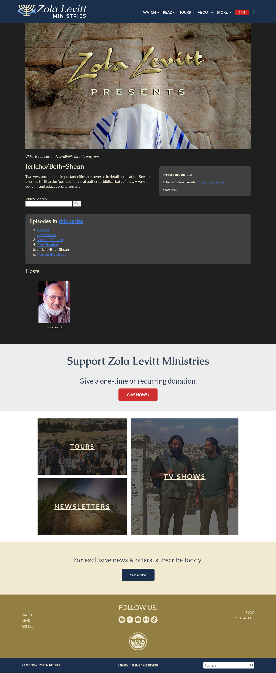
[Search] (251, 665)
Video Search (36, 198)
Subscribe (138, 575)
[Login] (253, 12)
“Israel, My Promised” (211, 182)
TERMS (136, 665)
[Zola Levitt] (54, 322)
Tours (82, 446)
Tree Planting (47, 244)
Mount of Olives (50, 239)
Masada (43, 230)
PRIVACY (123, 665)
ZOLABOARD (150, 665)
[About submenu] (212, 12)
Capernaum (46, 234)
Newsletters (82, 506)
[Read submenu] (174, 12)
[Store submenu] (230, 12)
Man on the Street (51, 254)
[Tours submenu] (193, 12)
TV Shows (185, 476)
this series (71, 221)
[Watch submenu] (158, 12)
